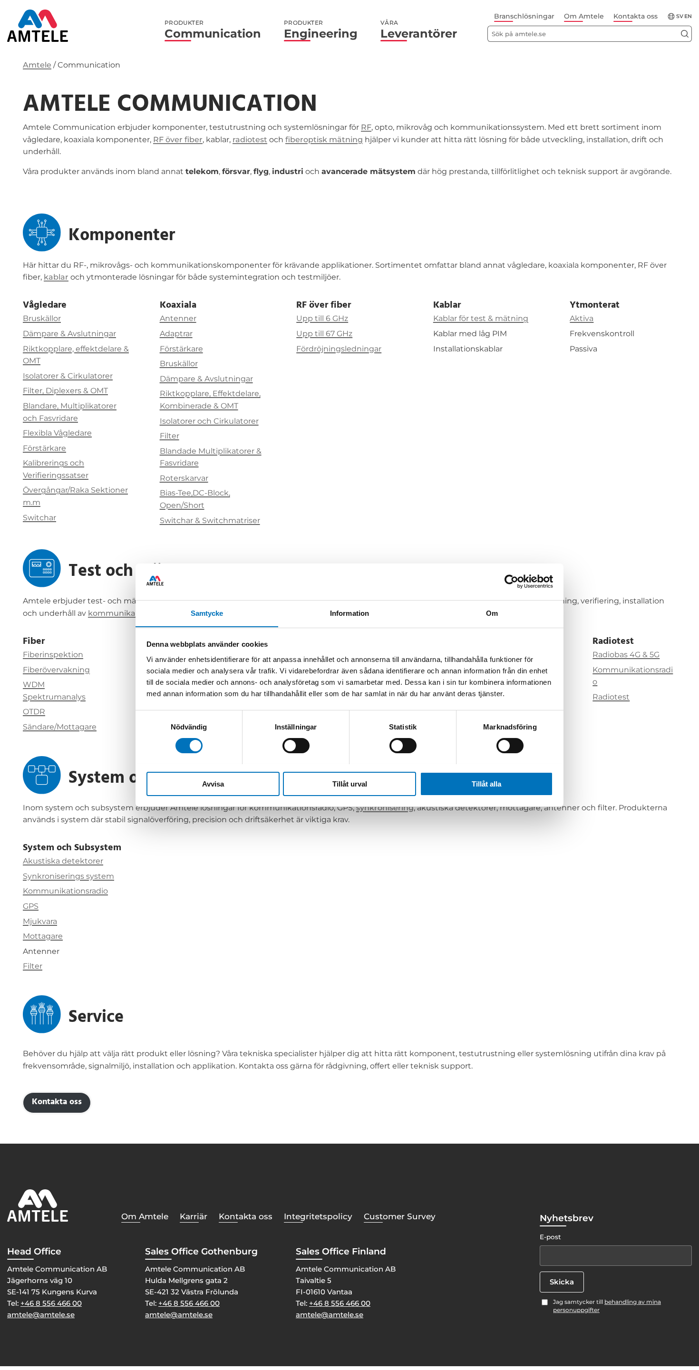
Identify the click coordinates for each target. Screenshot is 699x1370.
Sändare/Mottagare (60, 726)
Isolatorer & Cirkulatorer (68, 375)
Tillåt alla (486, 783)
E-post (550, 1237)
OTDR (34, 711)
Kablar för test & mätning (480, 318)
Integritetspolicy (318, 1216)
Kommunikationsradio (65, 890)
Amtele (37, 64)
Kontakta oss (635, 16)
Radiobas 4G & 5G (626, 654)
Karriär (193, 1216)
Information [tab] (349, 613)
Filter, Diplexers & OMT (65, 390)
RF (366, 127)
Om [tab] (492, 613)
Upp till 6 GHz (322, 318)
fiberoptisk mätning (324, 139)
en (688, 16)
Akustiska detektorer (63, 860)
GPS (31, 906)
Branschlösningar (524, 16)
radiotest (250, 139)
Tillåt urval (349, 783)
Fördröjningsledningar (338, 348)
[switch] (296, 745)
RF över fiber (178, 139)
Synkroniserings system (68, 876)
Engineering (321, 30)
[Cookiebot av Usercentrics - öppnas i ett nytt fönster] (511, 581)
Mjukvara (40, 921)
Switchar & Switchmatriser (210, 520)
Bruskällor (42, 318)
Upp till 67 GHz (324, 333)
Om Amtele (584, 16)
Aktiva (581, 318)
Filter (169, 435)
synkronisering (385, 807)
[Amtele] (37, 26)
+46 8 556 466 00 (51, 1303)
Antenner (178, 318)
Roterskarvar (184, 478)
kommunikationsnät (128, 613)
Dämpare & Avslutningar (69, 333)
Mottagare (43, 936)
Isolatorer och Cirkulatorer (209, 421)
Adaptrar (176, 333)
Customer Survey (400, 1216)
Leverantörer (418, 30)
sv (679, 16)
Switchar (39, 517)
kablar (56, 277)
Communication (213, 30)
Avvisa (213, 783)
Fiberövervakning (56, 669)
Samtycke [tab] (207, 613)
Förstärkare (44, 448)
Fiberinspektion (53, 654)
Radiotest (611, 696)
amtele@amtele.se (41, 1314)
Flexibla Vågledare (57, 432)
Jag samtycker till (607, 1305)
